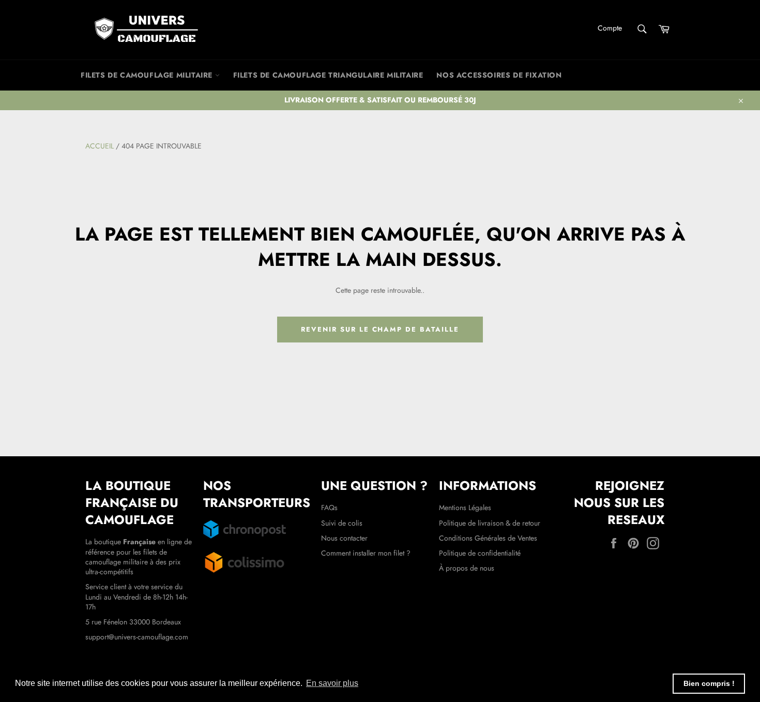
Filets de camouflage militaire (148, 75)
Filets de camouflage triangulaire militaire (328, 75)
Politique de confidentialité (480, 553)
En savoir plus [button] (332, 683)
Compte (610, 28)
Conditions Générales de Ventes (488, 538)
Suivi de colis (341, 523)
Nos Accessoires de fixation (498, 75)
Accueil (99, 146)
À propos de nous (466, 568)
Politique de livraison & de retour (489, 523)
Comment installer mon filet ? (366, 553)
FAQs (329, 507)
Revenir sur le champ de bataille (380, 329)
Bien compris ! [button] (709, 683)
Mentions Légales (465, 507)
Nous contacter (344, 538)
